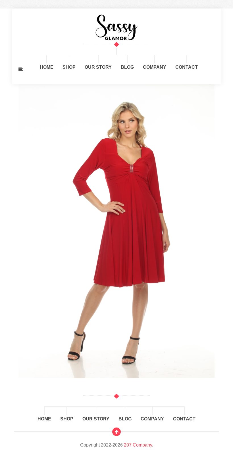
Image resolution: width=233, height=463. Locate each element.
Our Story (98, 67)
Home (46, 67)
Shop (69, 67)
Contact (186, 67)
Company (154, 67)
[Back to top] (116, 432)
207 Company (138, 445)
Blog (127, 67)
